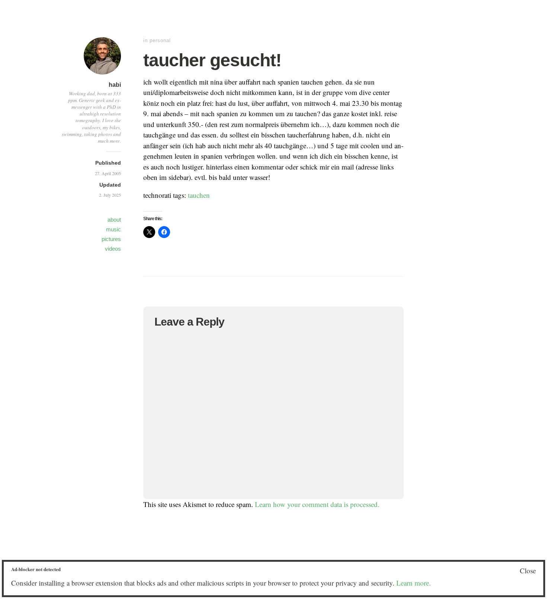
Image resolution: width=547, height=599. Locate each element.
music (113, 229)
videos (113, 248)
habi (115, 85)
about (114, 219)
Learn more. (413, 582)
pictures (111, 239)
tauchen (199, 195)
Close (528, 570)
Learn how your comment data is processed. (317, 504)
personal (160, 40)
